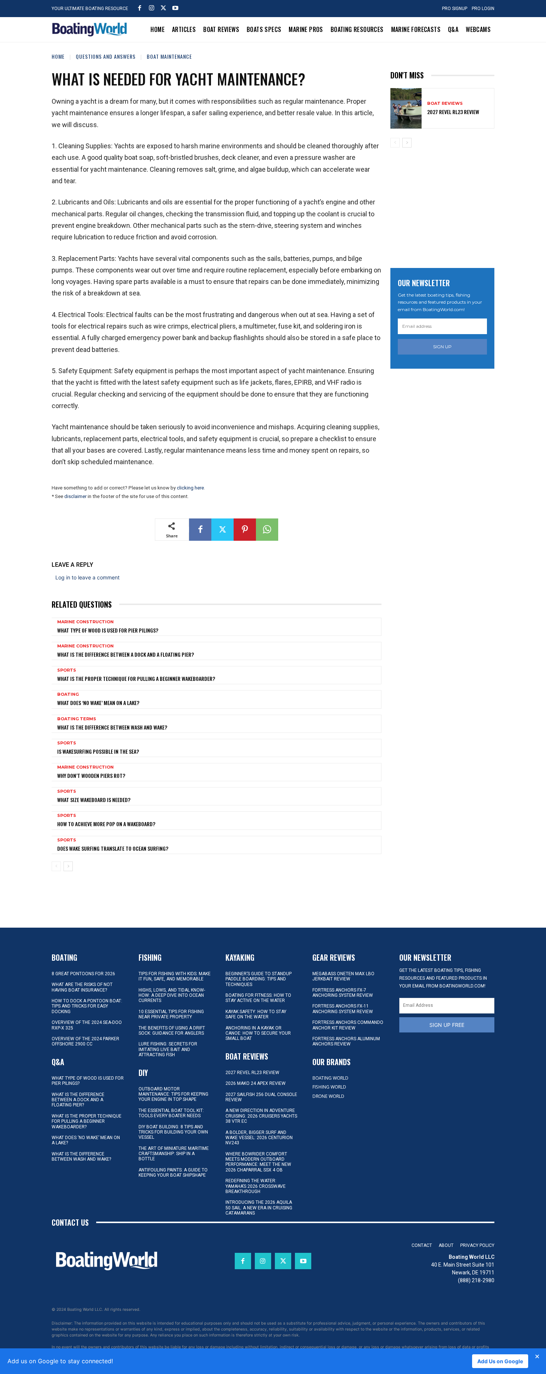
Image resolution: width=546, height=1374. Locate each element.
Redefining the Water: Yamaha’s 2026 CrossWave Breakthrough (255, 1186)
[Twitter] (163, 8)
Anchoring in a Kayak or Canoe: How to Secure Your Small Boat (258, 1033)
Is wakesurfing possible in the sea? (98, 751)
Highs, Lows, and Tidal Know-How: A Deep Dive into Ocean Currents (172, 995)
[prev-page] (56, 866)
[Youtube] (175, 8)
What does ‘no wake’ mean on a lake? (98, 703)
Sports (66, 670)
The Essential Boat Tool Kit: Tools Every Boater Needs (171, 1113)
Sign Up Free (446, 1025)
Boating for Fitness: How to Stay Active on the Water (258, 998)
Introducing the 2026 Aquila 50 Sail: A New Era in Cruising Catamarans (258, 1208)
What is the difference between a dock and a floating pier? (125, 654)
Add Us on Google (500, 1361)
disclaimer (75, 496)
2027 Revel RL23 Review (453, 112)
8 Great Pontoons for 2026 (83, 973)
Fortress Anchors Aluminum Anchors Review (346, 1041)
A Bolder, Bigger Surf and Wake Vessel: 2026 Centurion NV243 (259, 1138)
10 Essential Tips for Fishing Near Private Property (171, 1014)
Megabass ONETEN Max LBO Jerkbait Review (343, 976)
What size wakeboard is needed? (93, 800)
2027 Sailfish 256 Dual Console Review (261, 1097)
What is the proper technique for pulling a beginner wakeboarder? (136, 678)
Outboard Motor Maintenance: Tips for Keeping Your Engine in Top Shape (173, 1094)
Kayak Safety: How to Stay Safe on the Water (255, 1014)
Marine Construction (85, 622)
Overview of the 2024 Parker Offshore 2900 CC (85, 1041)
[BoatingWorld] (91, 29)
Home (58, 56)
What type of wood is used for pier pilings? (107, 630)
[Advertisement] (446, 205)
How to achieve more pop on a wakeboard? (106, 824)
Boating (68, 694)
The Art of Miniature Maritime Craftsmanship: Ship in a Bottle (174, 1154)
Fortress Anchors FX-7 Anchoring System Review (342, 992)
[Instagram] (151, 8)
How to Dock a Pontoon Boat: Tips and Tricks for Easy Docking (87, 1006)
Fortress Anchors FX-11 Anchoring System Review (342, 1008)
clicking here (190, 488)
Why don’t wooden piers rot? (91, 775)
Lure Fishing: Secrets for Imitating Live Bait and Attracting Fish (168, 1049)
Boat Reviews (445, 103)
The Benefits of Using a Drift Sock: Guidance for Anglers (172, 1030)
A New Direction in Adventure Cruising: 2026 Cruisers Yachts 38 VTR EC (261, 1116)
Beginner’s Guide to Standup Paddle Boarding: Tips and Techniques (258, 979)
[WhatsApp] (267, 529)
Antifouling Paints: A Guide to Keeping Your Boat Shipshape (173, 1172)
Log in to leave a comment (87, 577)
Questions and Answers (106, 56)
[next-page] (68, 866)
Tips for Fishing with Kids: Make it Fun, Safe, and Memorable (175, 976)
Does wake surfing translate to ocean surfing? (112, 848)
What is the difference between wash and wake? (112, 727)
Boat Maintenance (169, 56)
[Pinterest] (245, 529)
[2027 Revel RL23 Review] (406, 108)
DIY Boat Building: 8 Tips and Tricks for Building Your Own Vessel (173, 1132)
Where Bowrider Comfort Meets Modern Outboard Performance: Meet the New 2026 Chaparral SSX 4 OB (258, 1162)
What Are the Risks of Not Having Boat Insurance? (82, 987)
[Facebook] (140, 8)
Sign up (442, 346)
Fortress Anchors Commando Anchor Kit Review (347, 1025)
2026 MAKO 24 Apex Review (255, 1083)
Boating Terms (76, 719)
